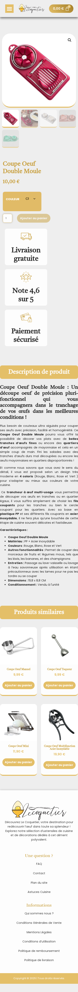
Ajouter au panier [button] (18, 762)
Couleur (12, 199)
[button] (9, 8)
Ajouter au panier (33, 218)
